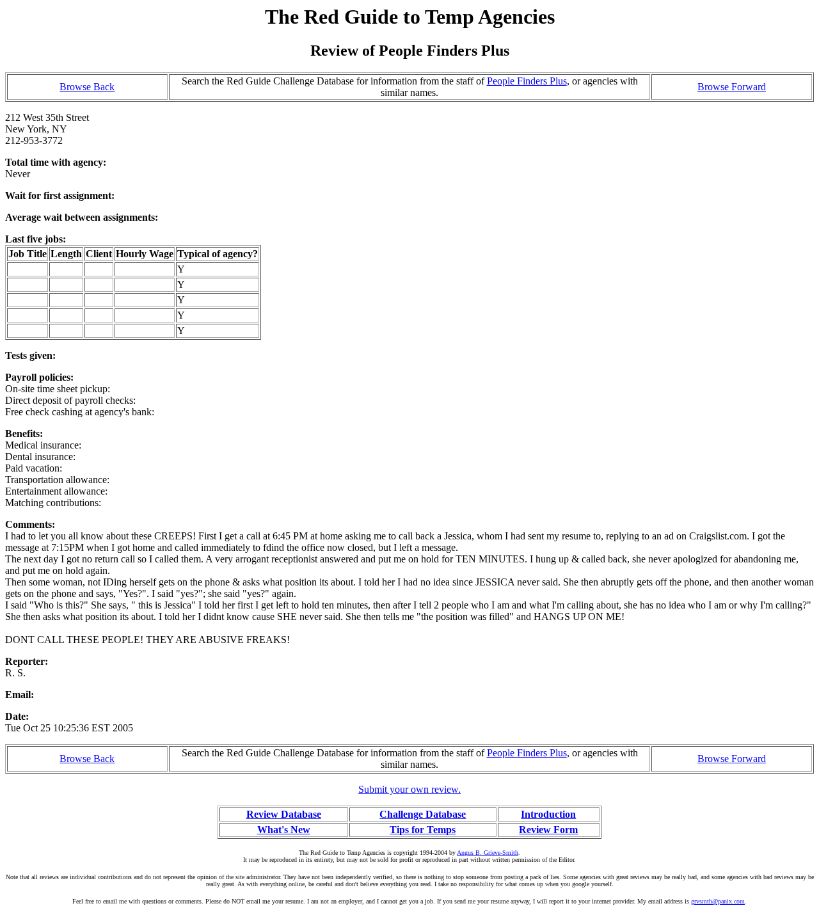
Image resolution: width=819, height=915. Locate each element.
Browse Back (87, 86)
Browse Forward (731, 86)
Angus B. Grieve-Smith (487, 852)
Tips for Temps (423, 829)
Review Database (283, 814)
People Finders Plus (527, 81)
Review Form (548, 829)
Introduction (548, 814)
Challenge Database (422, 814)
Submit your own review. (409, 789)
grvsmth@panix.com (718, 901)
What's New (283, 829)
